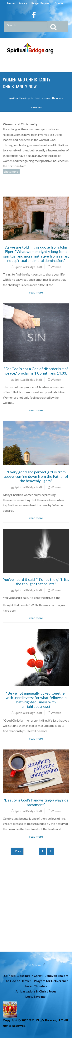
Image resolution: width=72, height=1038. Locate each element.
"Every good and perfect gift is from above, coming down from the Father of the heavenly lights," (36, 476)
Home (11, 3)
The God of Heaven (17, 981)
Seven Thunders (36, 986)
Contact (60, 3)
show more (11, 171)
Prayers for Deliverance (51, 981)
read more (36, 292)
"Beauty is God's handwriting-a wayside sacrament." (36, 802)
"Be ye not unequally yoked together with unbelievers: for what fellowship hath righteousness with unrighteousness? (36, 700)
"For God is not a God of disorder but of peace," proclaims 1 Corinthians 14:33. (36, 371)
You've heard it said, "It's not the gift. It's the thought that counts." (36, 581)
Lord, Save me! (36, 996)
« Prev (17, 851)
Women (56, 267)
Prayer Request (41, 3)
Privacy (22, 3)
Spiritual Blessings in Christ (23, 975)
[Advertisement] (36, 916)
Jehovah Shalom (56, 975)
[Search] (57, 26)
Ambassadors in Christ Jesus (36, 991)
